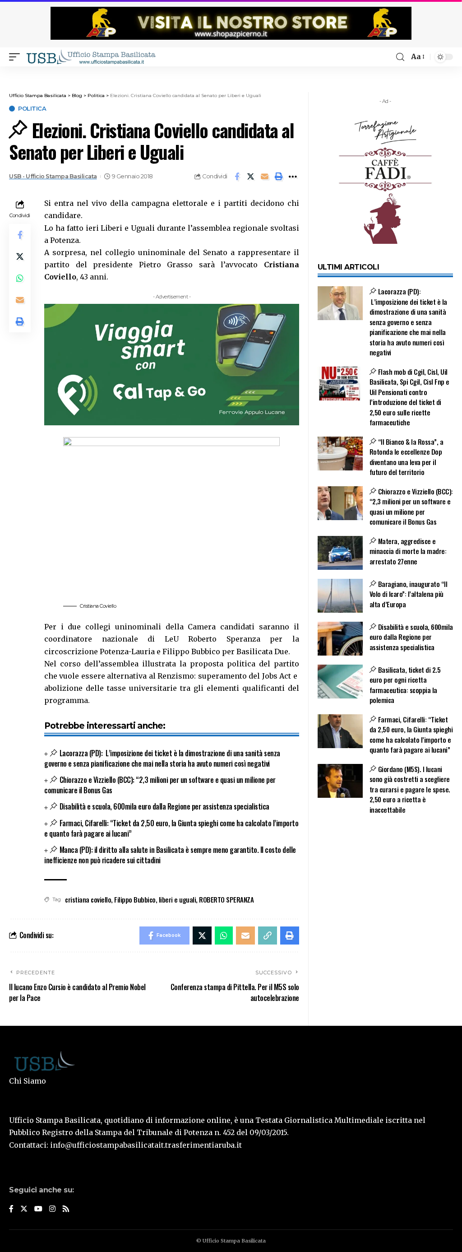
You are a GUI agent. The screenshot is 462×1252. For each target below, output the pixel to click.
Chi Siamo (27, 1080)
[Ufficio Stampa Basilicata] (90, 56)
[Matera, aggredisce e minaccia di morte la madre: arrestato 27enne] (340, 553)
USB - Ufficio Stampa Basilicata (53, 176)
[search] (400, 57)
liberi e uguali (177, 899)
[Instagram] (52, 1209)
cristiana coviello (88, 899)
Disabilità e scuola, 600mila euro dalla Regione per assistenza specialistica (164, 806)
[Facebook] (11, 1209)
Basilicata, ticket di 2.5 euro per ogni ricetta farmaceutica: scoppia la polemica (405, 685)
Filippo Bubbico (135, 899)
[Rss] (65, 1209)
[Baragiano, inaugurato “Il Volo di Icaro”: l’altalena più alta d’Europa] (340, 596)
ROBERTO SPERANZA (226, 899)
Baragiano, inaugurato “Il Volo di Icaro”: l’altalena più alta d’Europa (409, 594)
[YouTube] (38, 1209)
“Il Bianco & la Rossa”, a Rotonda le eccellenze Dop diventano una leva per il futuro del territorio (407, 457)
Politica (32, 109)
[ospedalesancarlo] (231, 72)
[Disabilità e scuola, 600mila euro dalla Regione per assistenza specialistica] (340, 639)
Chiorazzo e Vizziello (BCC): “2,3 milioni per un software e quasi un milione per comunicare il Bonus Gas (160, 785)
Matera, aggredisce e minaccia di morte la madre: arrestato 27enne (408, 551)
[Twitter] (24, 1209)
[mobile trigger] (16, 56)
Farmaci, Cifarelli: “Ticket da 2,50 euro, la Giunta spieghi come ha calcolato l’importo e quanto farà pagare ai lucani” (171, 828)
